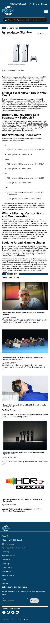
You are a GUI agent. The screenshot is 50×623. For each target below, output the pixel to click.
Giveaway (5, 563)
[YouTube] (17, 612)
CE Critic (10, 619)
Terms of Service (8, 575)
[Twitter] (12, 612)
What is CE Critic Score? (20, 4)
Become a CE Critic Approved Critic (14, 548)
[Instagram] (8, 612)
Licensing (5, 552)
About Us (5, 536)
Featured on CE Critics (12, 278)
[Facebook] (4, 612)
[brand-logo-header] (8, 11)
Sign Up (44, 4)
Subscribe (34, 601)
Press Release (7, 571)
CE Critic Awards (8, 544)
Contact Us (6, 559)
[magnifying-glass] (5, 20)
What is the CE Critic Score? (12, 540)
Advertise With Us (8, 556)
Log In (36, 4)
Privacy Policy (7, 567)
